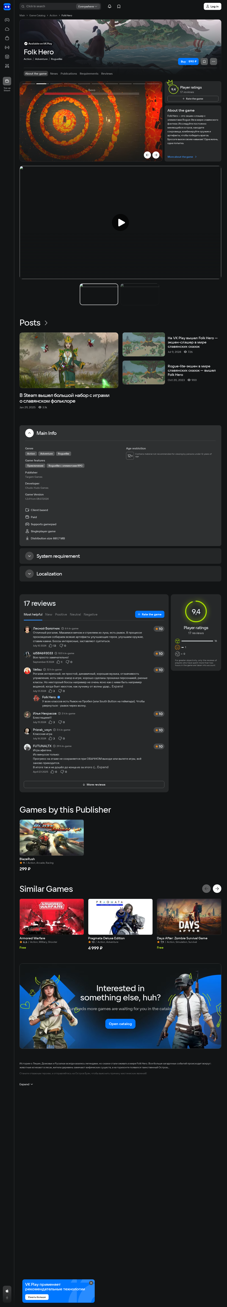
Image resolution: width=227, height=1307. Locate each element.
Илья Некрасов (45, 713)
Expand (117, 686)
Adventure (41, 59)
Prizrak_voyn (42, 730)
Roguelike (56, 59)
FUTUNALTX (42, 746)
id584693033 (43, 653)
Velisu (37, 669)
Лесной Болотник (46, 628)
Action (28, 59)
